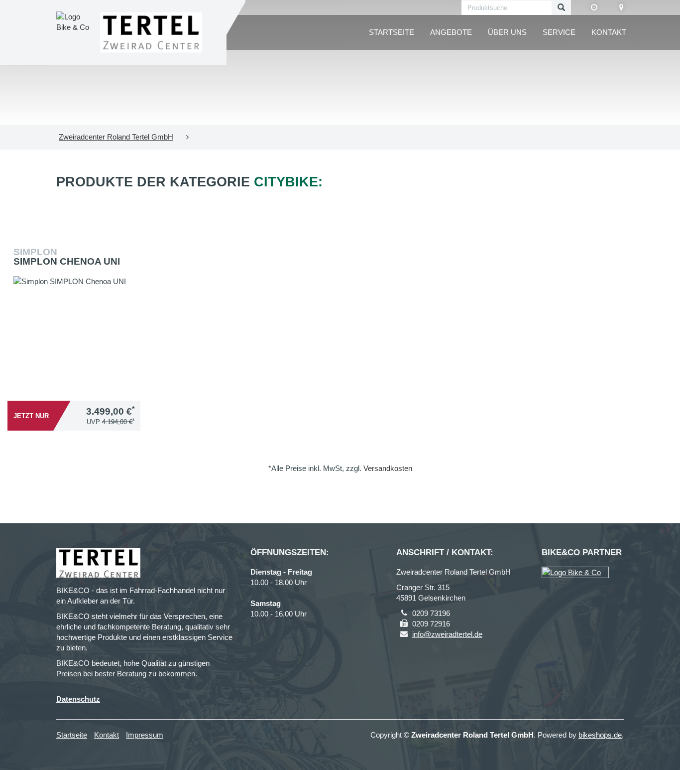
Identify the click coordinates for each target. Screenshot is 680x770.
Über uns (507, 32)
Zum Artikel (77, 300)
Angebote (451, 32)
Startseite (391, 32)
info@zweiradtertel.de (447, 634)
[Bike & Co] (575, 572)
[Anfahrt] (621, 7)
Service (559, 32)
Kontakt (608, 32)
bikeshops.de (600, 735)
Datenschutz (78, 699)
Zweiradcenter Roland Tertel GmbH (116, 137)
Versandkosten (387, 468)
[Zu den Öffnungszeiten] (594, 7)
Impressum (144, 735)
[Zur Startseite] (151, 32)
